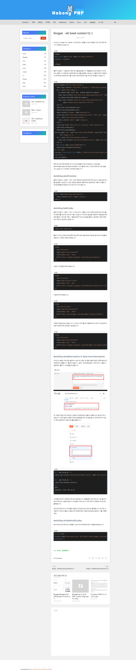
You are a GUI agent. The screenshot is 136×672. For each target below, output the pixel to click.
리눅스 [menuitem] (79, 22)
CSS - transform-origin (37, 120)
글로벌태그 (65, 550)
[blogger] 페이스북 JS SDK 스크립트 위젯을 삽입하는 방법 (80, 596)
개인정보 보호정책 (47, 669)
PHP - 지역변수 (36, 110)
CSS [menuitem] (54, 22)
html (34, 64)
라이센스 (39, 669)
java (34, 68)
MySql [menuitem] (40, 22)
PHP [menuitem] (33, 22)
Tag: (55, 550)
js (34, 75)
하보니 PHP (33, 669)
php (34, 83)
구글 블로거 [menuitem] (25, 22)
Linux (34, 53)
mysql (34, 79)
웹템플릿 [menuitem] (92, 22)
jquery (34, 72)
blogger (59, 550)
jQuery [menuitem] (71, 22)
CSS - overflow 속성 (37, 102)
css (34, 61)
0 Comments (58, 558)
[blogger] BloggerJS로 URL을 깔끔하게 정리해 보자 (62, 596)
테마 (34, 86)
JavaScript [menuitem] (63, 22)
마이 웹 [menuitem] (100, 22)
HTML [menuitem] (48, 22)
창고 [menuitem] (85, 22)
